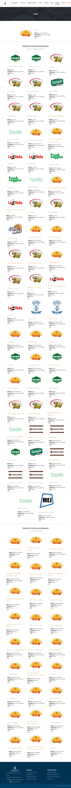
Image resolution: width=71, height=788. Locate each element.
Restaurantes (30, 774)
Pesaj (51, 2)
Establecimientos (31, 2)
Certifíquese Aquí (52, 772)
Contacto (50, 779)
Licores (40, 2)
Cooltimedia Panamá (66, 785)
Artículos (46, 2)
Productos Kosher (32, 772)
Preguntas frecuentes (53, 776)
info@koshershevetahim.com (15, 779)
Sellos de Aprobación (53, 774)
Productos (22, 2)
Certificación (14, 2)
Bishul (63, 2)
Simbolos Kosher (57, 3)
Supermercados (31, 779)
